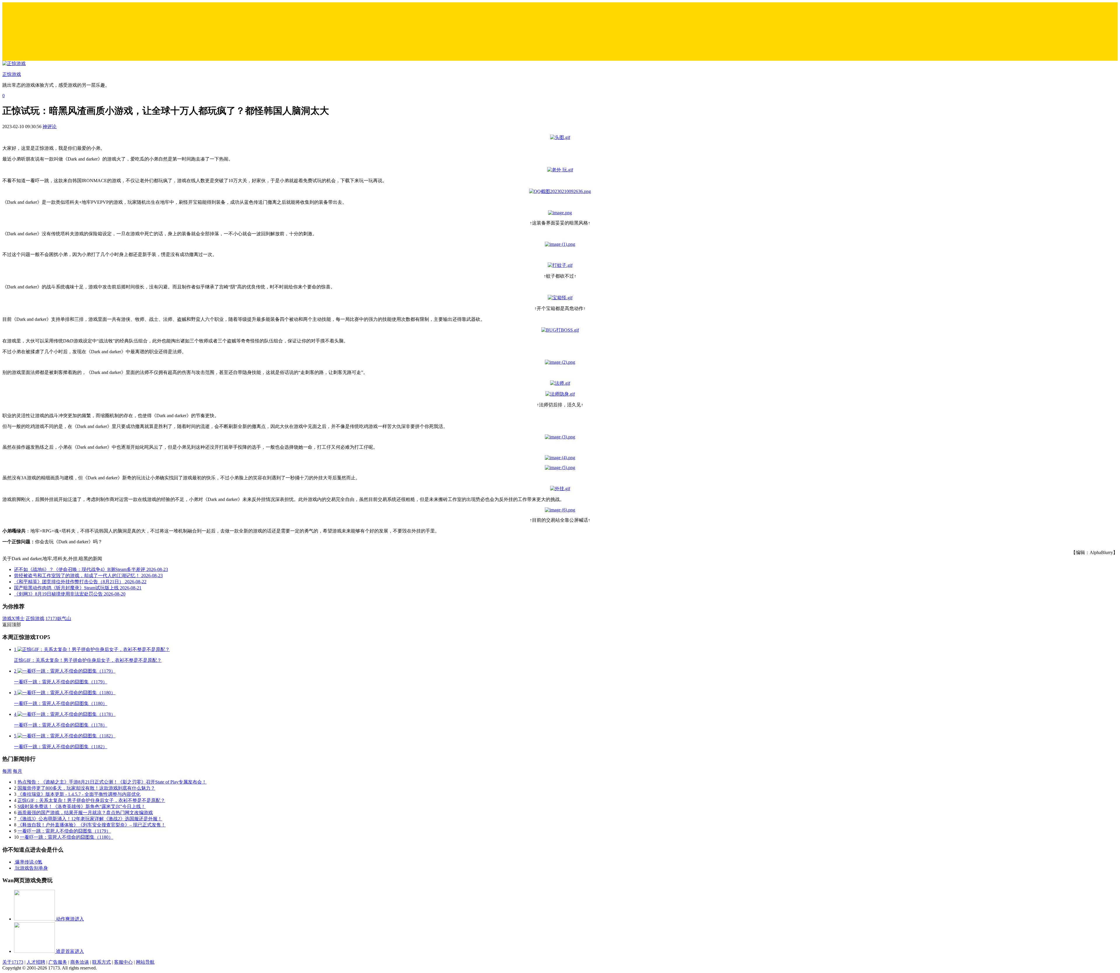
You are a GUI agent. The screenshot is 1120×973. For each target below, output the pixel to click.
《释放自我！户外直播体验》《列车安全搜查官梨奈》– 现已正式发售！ (92, 824)
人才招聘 (36, 962)
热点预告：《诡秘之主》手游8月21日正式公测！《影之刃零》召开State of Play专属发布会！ (112, 781)
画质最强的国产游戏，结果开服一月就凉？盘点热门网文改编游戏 (85, 812)
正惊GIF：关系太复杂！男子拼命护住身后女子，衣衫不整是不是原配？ (91, 800)
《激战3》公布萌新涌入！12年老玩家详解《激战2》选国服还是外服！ (90, 818)
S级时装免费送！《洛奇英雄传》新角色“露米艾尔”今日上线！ (82, 806)
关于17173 (12, 962)
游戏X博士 (13, 618)
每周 (7, 771)
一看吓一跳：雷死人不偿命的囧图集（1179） (64, 830)
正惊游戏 (35, 618)
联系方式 (101, 962)
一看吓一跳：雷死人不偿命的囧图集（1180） (66, 837)
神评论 (50, 126)
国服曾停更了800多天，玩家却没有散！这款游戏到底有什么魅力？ (86, 788)
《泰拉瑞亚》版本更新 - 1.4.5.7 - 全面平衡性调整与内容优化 (79, 794)
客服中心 (123, 962)
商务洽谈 (79, 962)
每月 (17, 771)
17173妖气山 (58, 618)
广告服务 (57, 962)
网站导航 (145, 962)
